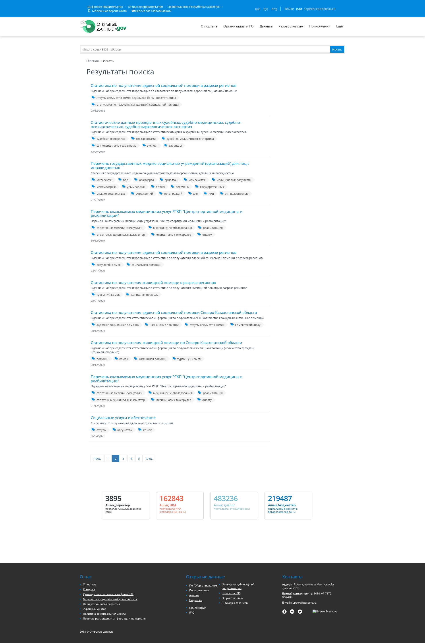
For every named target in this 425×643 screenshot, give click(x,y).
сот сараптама (146, 139)
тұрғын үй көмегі (189, 359)
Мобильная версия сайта (109, 11)
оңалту (207, 235)
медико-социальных (111, 194)
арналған (171, 180)
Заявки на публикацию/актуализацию (238, 586)
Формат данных (232, 598)
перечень (182, 187)
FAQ (191, 612)
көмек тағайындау (248, 325)
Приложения (319, 26)
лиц (211, 194)
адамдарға (146, 180)
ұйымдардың (136, 187)
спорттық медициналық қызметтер (121, 235)
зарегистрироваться (319, 9)
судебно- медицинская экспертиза (190, 139)
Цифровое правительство (105, 7)
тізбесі (160, 187)
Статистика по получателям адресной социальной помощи (138, 105)
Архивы (194, 595)
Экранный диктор (94, 609)
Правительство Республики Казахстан (194, 7)
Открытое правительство (145, 7)
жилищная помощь (144, 295)
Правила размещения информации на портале (114, 618)
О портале (209, 26)
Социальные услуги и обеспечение (123, 417)
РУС (266, 9)
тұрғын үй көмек (108, 295)
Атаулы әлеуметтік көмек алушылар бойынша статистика (136, 98)
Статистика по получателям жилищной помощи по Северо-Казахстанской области (166, 342)
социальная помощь (145, 265)
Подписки (195, 600)
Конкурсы (89, 589)
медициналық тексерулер (173, 235)
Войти (289, 9)
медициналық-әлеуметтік (233, 180)
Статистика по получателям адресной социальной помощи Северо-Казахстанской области (174, 312)
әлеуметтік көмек (109, 265)
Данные (266, 26)
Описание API (231, 593)
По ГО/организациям (203, 585)
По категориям (199, 590)
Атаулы (101, 430)
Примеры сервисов (235, 603)
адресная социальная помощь (118, 325)
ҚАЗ (257, 9)
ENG (274, 9)
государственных (212, 187)
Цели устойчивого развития (101, 604)
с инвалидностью (237, 194)
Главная (92, 61)
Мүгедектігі (104, 180)
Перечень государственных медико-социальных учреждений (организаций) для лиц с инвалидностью (170, 165)
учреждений (144, 194)
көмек (123, 359)
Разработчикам (290, 26)
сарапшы (175, 146)
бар (125, 180)
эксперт (152, 146)
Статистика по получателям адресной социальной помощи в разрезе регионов (163, 85)
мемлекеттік (197, 180)
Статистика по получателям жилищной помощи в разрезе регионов (153, 282)
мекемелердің (106, 187)
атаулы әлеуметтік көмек (207, 325)
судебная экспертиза (111, 139)
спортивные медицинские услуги (119, 228)
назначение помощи (164, 325)
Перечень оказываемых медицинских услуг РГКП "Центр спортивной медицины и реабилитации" (167, 213)
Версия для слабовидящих (153, 11)
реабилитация (213, 228)
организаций (173, 194)
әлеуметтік (124, 430)
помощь (102, 359)
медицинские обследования (172, 228)
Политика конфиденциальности (104, 614)
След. (149, 458)
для (195, 194)
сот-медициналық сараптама (116, 146)
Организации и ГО (238, 26)
